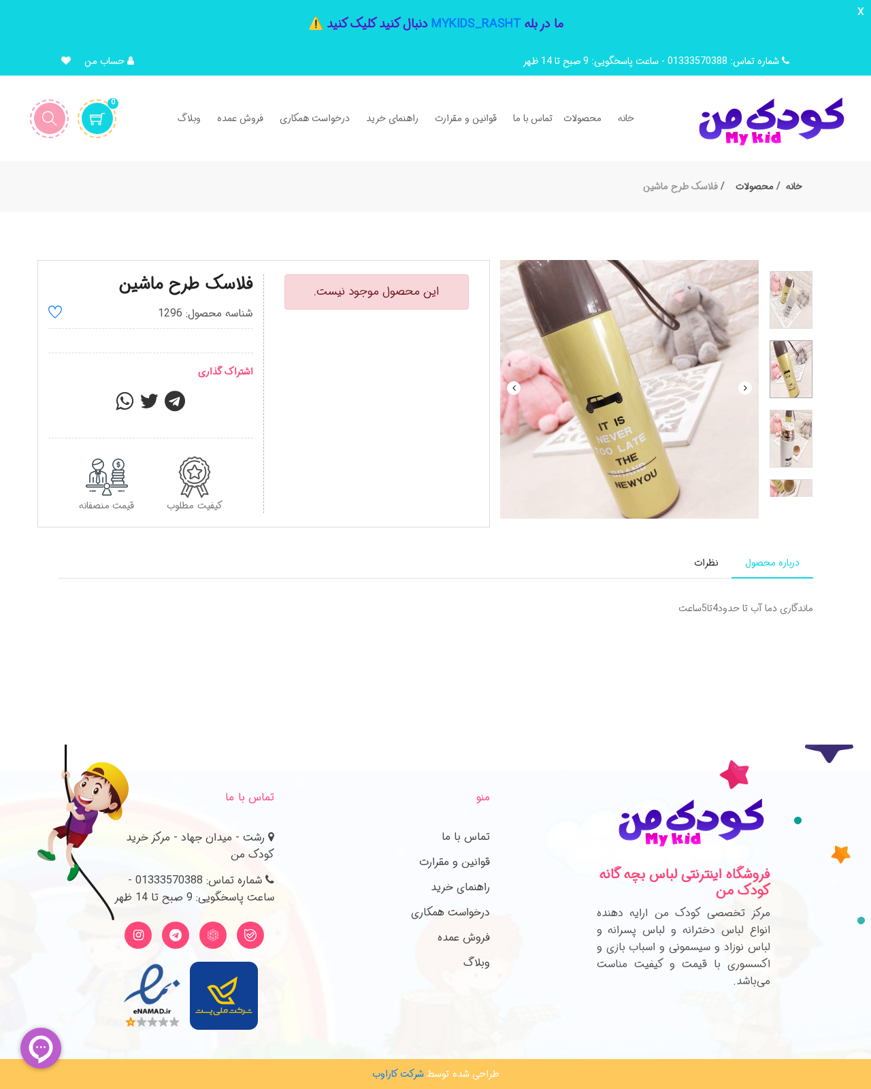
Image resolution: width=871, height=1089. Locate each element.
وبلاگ (476, 962)
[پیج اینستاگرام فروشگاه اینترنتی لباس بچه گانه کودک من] (138, 935)
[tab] (772, 563)
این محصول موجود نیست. (376, 291)
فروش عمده (464, 937)
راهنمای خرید (460, 887)
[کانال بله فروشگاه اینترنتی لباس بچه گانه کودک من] (250, 935)
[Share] (124, 405)
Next (745, 388)
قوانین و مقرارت (454, 862)
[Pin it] (175, 405)
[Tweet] (149, 405)
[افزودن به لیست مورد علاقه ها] (55, 314)
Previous (514, 388)
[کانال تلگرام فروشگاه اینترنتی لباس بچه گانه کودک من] (175, 935)
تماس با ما (466, 836)
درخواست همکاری (450, 912)
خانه (794, 186)
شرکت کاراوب (398, 1074)
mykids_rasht (476, 23)
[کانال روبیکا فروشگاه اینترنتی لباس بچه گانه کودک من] (213, 935)
